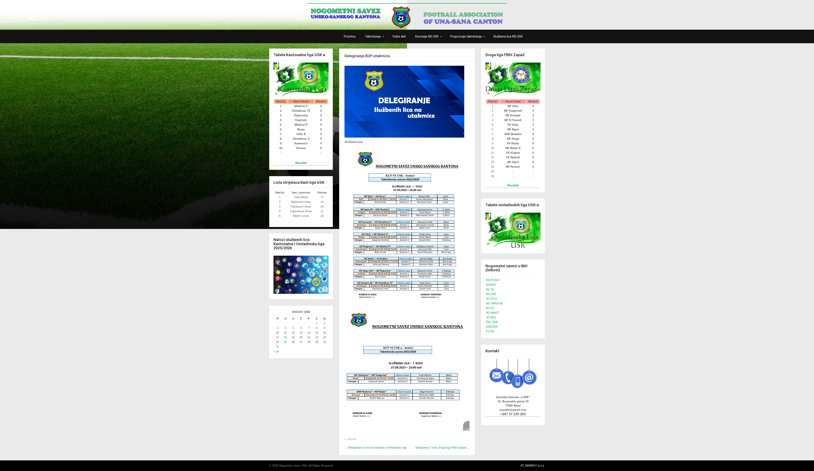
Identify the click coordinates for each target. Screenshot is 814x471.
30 (324, 342)
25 (285, 342)
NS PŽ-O (491, 298)
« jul (276, 351)
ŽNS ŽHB (492, 322)
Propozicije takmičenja (466, 36)
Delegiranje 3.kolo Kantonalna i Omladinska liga (375, 447)
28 (308, 342)
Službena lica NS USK (508, 36)
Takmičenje (373, 36)
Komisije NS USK (427, 36)
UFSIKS (491, 317)
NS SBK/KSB (494, 303)
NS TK (490, 289)
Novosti (352, 439)
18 (285, 337)
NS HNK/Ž (492, 312)
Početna (349, 36)
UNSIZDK (492, 326)
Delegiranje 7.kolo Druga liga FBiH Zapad (442, 447)
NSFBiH (491, 284)
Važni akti (399, 36)
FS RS (490, 331)
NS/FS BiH (492, 280)
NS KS (490, 308)
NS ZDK (491, 294)
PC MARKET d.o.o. (533, 465)
